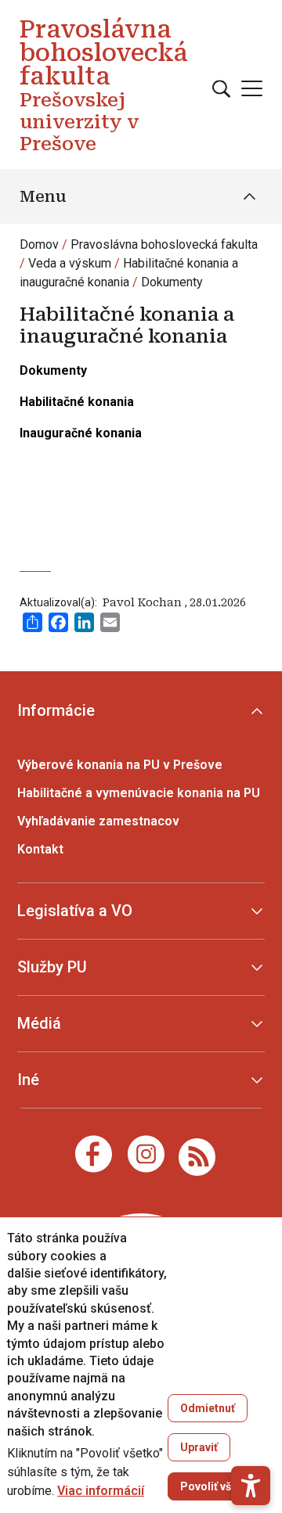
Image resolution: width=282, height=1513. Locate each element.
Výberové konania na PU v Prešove (119, 764)
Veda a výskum (69, 263)
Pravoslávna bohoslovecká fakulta (164, 244)
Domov (39, 244)
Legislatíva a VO (74, 910)
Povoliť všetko (217, 1486)
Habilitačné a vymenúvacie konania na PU (138, 792)
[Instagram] (146, 1154)
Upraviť (199, 1447)
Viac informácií (100, 1491)
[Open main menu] (251, 88)
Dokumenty (172, 282)
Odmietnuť (207, 1408)
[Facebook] (93, 1154)
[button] (250, 1485)
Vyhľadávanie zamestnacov (98, 821)
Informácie (56, 710)
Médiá (39, 1023)
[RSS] (197, 1155)
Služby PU (52, 967)
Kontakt (40, 849)
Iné (28, 1079)
